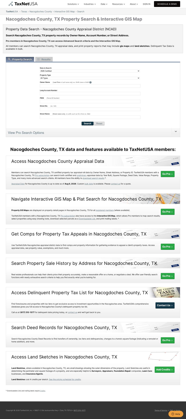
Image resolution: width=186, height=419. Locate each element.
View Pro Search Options (26, 132)
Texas (24, 11)
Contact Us (164, 305)
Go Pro (166, 173)
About (133, 4)
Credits (42, 391)
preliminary (82, 175)
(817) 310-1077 (80, 410)
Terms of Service (161, 410)
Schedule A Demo (167, 4)
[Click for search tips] (90, 82)
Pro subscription (42, 175)
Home (178, 410)
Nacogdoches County (41, 11)
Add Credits (163, 369)
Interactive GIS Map (64, 11)
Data (103, 4)
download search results (93, 178)
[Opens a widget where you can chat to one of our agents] (175, 414)
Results (46, 59)
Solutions (72, 4)
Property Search (22, 59)
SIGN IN (146, 4)
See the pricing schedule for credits (65, 379)
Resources (117, 4)
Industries (89, 4)
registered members (105, 210)
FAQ (171, 410)
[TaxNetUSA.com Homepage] (24, 5)
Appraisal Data (18, 184)
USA (12, 11)
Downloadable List (87, 218)
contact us (115, 184)
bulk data (89, 184)
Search (80, 11)
